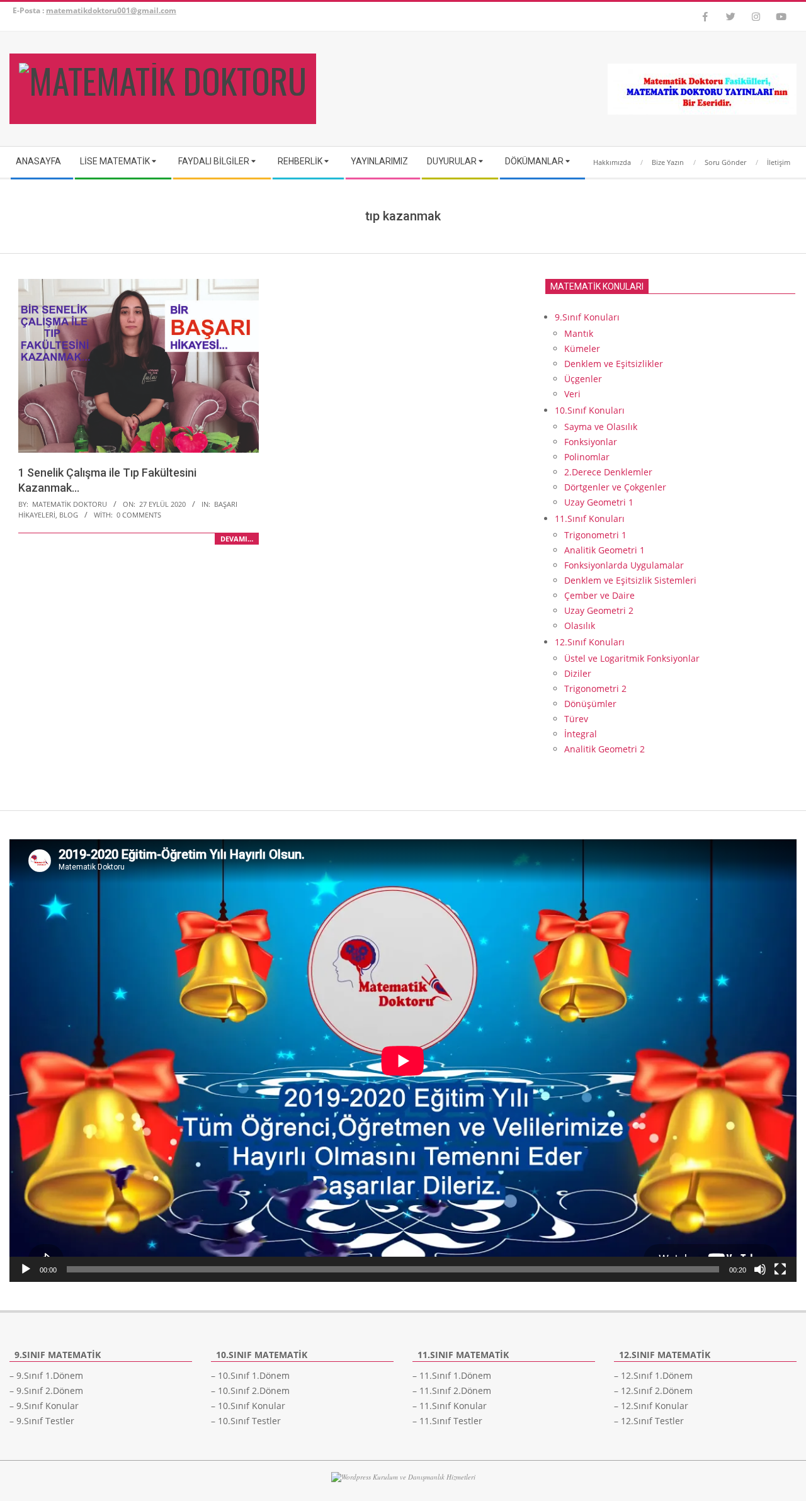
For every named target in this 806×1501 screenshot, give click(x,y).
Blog (68, 514)
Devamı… (236, 538)
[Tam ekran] (780, 1269)
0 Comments (138, 514)
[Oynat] (26, 1269)
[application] (403, 1060)
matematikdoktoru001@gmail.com (111, 10)
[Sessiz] (760, 1269)
